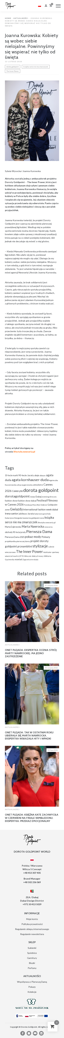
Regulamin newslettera (32, 934)
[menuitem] (39, 5)
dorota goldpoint (12, 67)
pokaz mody (33, 536)
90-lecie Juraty (26, 475)
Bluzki (32, 963)
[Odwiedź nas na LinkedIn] (41, 1033)
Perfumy (32, 968)
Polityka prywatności (32, 924)
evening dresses (49, 496)
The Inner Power (12, 71)
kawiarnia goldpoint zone (33, 518)
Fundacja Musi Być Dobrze (35, 505)
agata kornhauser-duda (30, 479)
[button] (58, 5)
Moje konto (32, 919)
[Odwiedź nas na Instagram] (29, 1033)
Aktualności (20, 18)
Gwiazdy (16, 509)
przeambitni (24, 546)
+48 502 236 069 (32, 882)
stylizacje (40, 546)
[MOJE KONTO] (46, 6)
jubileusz (23, 513)
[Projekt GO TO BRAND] (32, 1016)
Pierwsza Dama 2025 (14, 537)
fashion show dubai (27, 500)
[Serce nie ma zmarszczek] (32, 1003)
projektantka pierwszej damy (17, 541)
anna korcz (38, 485)
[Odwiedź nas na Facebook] (22, 1033)
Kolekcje (32, 991)
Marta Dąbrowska (13, 527)
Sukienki (32, 947)
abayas (43, 475)
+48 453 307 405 (32, 872)
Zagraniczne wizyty (30, 559)
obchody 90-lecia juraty (15, 532)
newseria (48, 527)
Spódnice (32, 953)
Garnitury (32, 958)
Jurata (30, 513)
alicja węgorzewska (25, 485)
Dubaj (39, 496)
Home (8, 18)
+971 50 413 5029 (32, 904)
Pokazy (46, 536)
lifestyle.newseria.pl (46, 522)
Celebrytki (17, 491)
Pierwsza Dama (39, 531)
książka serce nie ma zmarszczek (35, 67)
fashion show (11, 500)
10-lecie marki (11, 475)
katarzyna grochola (42, 514)
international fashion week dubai (40, 509)
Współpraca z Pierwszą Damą (32, 981)
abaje (36, 475)
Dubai (32, 497)
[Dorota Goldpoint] (10, 5)
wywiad (18, 559)
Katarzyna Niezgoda (13, 518)
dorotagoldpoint (17, 496)
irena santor (11, 513)
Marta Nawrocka (33, 526)
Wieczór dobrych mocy (33, 556)
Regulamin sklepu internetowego (32, 929)
